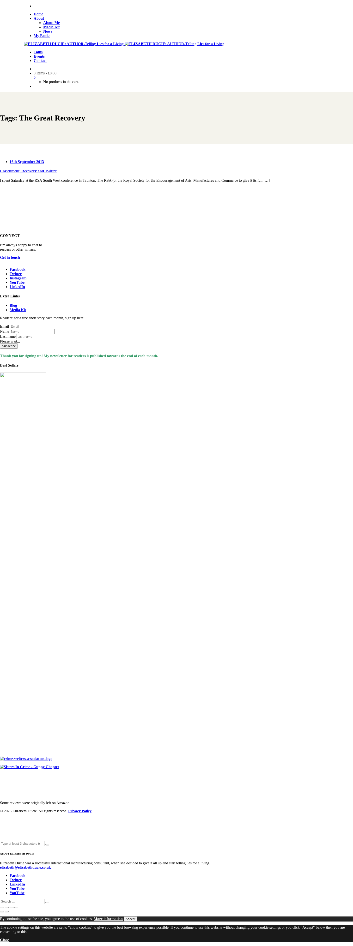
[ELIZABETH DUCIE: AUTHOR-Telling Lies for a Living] (74, 44)
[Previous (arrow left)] (2, 911)
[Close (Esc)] (16, 907)
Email (4, 326)
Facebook (17, 269)
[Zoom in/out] (2, 907)
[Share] (11, 907)
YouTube (17, 282)
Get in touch (10, 257)
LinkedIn (17, 287)
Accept (130, 919)
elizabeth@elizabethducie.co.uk (25, 867)
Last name (8, 336)
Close (4, 940)
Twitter (16, 274)
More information (108, 919)
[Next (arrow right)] (7, 911)
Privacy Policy (79, 811)
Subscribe (9, 346)
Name (4, 331)
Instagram (18, 278)
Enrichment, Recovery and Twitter (28, 171)
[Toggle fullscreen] (7, 907)
